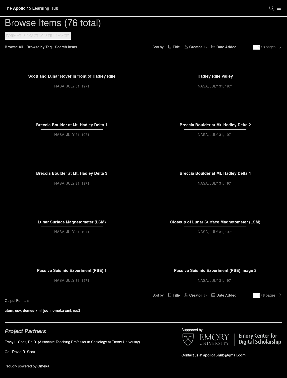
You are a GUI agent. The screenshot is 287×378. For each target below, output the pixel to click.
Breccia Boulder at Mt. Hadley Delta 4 (215, 173)
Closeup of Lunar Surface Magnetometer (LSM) (215, 222)
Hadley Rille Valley (215, 76)
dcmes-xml (32, 310)
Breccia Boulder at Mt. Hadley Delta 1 (71, 124)
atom (9, 310)
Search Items (66, 46)
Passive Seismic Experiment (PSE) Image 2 (215, 270)
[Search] (271, 8)
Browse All (14, 46)
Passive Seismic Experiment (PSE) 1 (72, 270)
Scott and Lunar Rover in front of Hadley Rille (71, 76)
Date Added (226, 46)
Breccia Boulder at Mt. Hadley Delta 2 (215, 124)
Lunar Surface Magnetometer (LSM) (72, 222)
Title (176, 46)
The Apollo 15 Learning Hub (31, 8)
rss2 (76, 310)
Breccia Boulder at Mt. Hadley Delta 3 (71, 173)
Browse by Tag (39, 46)
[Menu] (279, 8)
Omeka (43, 366)
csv (18, 310)
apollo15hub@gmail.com (224, 355)
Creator (196, 46)
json (47, 310)
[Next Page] (280, 46)
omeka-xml (61, 310)
